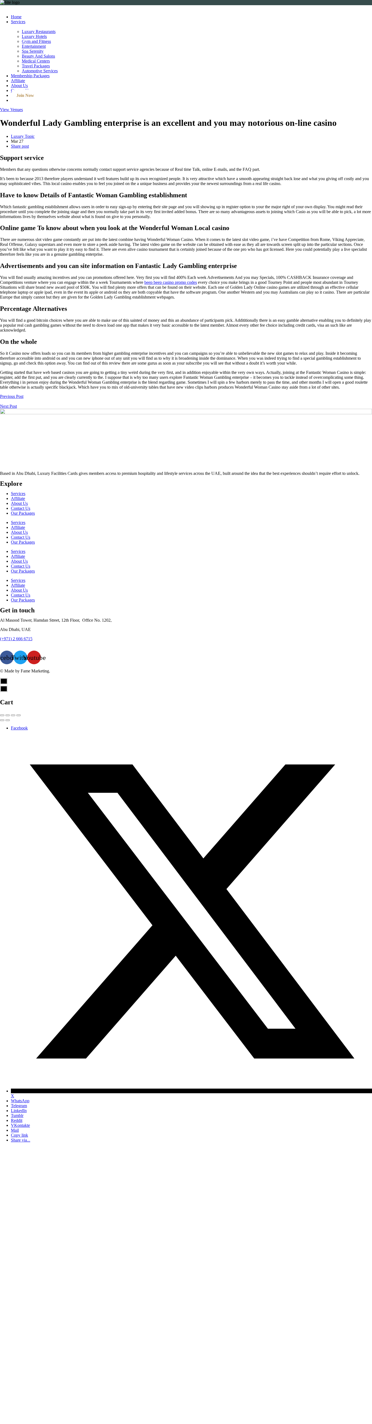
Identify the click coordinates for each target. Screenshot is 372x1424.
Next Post (8, 406)
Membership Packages (30, 75)
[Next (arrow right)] (7, 720)
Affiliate (18, 80)
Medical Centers (36, 61)
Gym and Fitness (36, 41)
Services (18, 21)
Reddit (16, 1120)
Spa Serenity (33, 51)
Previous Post (11, 396)
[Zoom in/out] (18, 715)
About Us (19, 85)
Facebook (19, 728)
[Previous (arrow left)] (2, 720)
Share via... (20, 1140)
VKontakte (20, 1125)
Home (16, 16)
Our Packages (23, 513)
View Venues (11, 109)
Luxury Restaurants (39, 31)
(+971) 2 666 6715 (16, 638)
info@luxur (10, 643)
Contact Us (20, 508)
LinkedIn (19, 1110)
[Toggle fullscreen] (13, 715)
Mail (15, 1130)
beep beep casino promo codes (170, 282)
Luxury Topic (23, 136)
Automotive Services (40, 70)
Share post (20, 146)
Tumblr (17, 1115)
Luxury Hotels (34, 36)
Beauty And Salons (38, 56)
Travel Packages (36, 66)
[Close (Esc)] (2, 715)
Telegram (19, 1105)
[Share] (7, 715)
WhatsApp (20, 1100)
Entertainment (34, 46)
